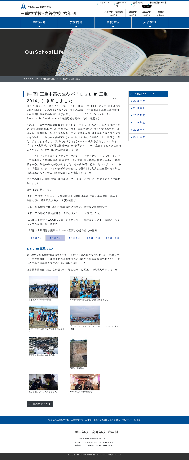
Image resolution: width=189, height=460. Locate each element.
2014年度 (139, 137)
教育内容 (76, 22)
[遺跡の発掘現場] (78, 352)
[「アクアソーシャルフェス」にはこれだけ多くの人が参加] (85, 315)
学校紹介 (39, 22)
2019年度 (139, 101)
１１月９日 (74, 238)
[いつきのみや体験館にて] (85, 382)
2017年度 (139, 115)
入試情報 (149, 22)
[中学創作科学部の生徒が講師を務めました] (85, 287)
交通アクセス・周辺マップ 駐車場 (124, 420)
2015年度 (139, 130)
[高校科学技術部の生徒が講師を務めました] (43, 316)
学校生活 (113, 22)
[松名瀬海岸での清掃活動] (43, 287)
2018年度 (139, 108)
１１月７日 (36, 238)
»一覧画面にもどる (39, 404)
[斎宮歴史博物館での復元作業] (43, 345)
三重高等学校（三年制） (82, 420)
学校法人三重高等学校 (58, 420)
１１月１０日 (93, 238)
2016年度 (139, 122)
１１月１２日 (112, 238)
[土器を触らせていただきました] (43, 382)
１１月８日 (55, 238)
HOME (25, 79)
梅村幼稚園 (100, 420)
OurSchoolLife (34, 79)
